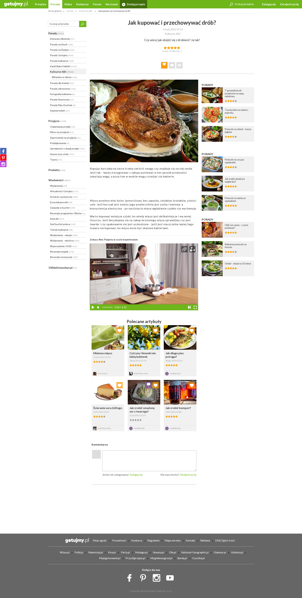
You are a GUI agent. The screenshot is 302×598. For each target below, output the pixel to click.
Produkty (56, 170)
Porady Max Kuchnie (63, 105)
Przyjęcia (57, 121)
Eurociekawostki (61, 202)
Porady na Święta (62, 49)
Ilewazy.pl (158, 552)
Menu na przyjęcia (62, 132)
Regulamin (153, 540)
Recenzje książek (62, 251)
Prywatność (119, 540)
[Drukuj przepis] (179, 65)
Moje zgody (100, 540)
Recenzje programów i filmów (68, 213)
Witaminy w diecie (64, 77)
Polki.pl (79, 552)
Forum (97, 4)
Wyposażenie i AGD (63, 246)
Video (68, 4)
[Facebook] (3, 151)
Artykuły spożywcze (64, 196)
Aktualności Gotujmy (64, 191)
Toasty (56, 159)
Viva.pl (112, 552)
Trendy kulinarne (61, 229)
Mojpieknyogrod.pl (161, 558)
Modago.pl (141, 552)
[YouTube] (171, 577)
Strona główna (55, 11)
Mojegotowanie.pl (109, 558)
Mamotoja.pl (95, 552)
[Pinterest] (3, 157)
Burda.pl (182, 558)
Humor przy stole (62, 154)
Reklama (205, 540)
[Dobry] (172, 47)
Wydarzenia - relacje (63, 235)
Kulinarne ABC (62, 71)
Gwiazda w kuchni (62, 207)
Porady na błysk (61, 44)
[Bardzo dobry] (175, 47)
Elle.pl (172, 552)
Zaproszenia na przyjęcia (65, 137)
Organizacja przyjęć (62, 126)
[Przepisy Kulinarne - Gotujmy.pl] (16, 3)
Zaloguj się (269, 4)
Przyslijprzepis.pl (135, 558)
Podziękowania (59, 143)
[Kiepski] (165, 47)
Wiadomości (59, 180)
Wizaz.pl (65, 552)
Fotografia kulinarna (62, 94)
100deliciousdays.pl (62, 267)
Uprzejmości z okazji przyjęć (67, 148)
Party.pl (125, 552)
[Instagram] (3, 164)
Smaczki (57, 218)
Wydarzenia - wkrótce (64, 240)
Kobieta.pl (237, 552)
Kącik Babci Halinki (63, 66)
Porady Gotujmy (61, 55)
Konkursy (82, 4)
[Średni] (168, 47)
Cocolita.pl (198, 558)
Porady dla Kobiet (62, 83)
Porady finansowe (62, 99)
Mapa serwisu (173, 540)
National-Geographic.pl (195, 552)
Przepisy (40, 4)
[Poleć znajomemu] (172, 65)
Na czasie (112, 4)
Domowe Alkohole (62, 38)
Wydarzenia (58, 185)
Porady (55, 4)
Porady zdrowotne (63, 88)
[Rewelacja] (178, 47)
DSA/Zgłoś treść (225, 540)
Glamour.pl (220, 552)
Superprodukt (60, 110)
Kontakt (190, 540)
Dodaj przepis (135, 4)
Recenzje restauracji (64, 257)
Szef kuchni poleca (63, 224)
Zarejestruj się (289, 4)
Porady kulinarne (62, 60)
